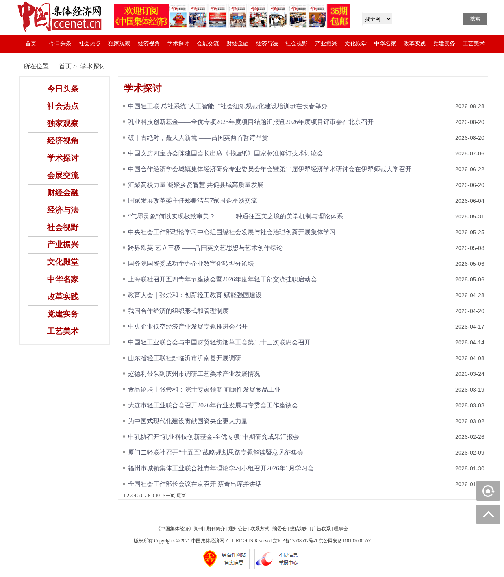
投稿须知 (299, 528)
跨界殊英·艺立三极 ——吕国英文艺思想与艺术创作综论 (205, 247)
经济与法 (267, 43)
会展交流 (208, 43)
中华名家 (385, 43)
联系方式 (259, 528)
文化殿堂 (356, 43)
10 (157, 495)
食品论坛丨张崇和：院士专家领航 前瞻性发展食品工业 (204, 389)
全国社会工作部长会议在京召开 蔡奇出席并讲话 (195, 484)
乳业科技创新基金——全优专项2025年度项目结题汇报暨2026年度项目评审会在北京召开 (251, 121)
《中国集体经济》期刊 (179, 528)
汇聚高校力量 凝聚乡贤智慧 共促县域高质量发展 (195, 184)
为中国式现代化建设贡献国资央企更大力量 (188, 421)
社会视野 (296, 43)
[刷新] (488, 491)
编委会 (279, 528)
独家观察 (119, 43)
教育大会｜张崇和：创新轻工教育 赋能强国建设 (195, 295)
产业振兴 (326, 43)
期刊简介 (215, 528)
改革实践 (415, 43)
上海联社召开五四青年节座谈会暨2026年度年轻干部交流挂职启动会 (222, 279)
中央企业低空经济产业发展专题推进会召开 (188, 326)
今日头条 (60, 43)
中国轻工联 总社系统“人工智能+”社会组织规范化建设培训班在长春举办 (228, 106)
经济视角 (149, 43)
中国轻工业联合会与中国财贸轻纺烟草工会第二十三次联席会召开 (219, 342)
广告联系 (321, 528)
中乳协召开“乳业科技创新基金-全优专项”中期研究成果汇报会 (213, 436)
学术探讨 (178, 43)
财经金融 (237, 43)
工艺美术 (474, 43)
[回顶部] (488, 514)
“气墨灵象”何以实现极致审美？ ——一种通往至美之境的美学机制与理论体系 (235, 216)
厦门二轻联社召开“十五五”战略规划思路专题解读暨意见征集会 (216, 452)
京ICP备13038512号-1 (295, 541)
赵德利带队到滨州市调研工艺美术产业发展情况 (194, 373)
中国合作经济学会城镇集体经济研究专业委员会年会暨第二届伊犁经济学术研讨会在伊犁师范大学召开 (269, 169)
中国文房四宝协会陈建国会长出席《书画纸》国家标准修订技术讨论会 (225, 153)
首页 (30, 43)
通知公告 (237, 528)
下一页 (168, 495)
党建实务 (444, 43)
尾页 (181, 495)
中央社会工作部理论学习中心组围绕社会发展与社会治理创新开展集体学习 (232, 232)
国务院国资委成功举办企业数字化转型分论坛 (191, 263)
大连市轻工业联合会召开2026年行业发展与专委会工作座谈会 (213, 405)
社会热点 (90, 43)
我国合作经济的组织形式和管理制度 (178, 310)
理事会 (341, 528)
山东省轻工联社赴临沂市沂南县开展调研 (184, 358)
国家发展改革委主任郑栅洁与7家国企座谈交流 (192, 200)
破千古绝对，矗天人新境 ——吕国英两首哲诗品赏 (198, 137)
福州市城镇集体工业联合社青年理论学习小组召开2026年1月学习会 (221, 468)
